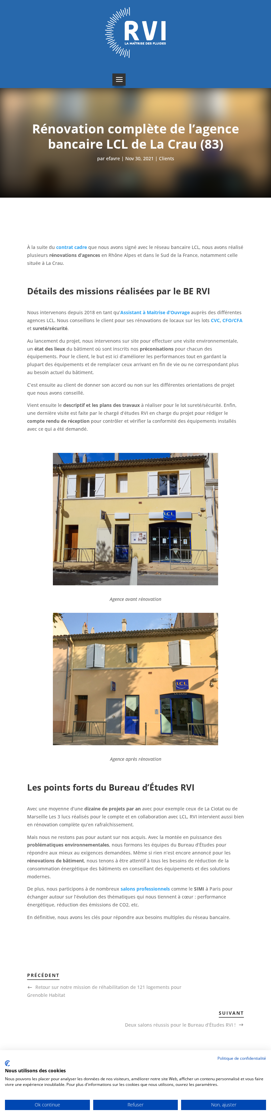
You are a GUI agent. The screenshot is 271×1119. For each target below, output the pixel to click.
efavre (113, 158)
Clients (166, 158)
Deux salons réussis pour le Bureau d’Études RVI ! (180, 1025)
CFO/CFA (232, 320)
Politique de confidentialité (241, 1058)
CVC (215, 320)
